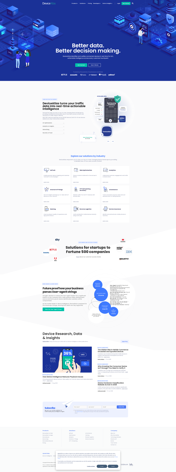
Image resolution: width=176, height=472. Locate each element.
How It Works (94, 65)
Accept (102, 466)
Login (118, 3)
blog (124, 341)
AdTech (71, 433)
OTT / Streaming (73, 441)
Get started (126, 3)
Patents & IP (114, 439)
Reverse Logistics (89, 437)
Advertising (46, 129)
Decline (113, 466)
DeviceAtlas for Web (48, 433)
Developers (96, 3)
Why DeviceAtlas (115, 435)
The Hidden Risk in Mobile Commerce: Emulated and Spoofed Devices (113, 351)
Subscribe (46, 341)
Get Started (81, 65)
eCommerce (88, 433)
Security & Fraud (47, 133)
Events (112, 441)
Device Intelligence (47, 456)
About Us (113, 433)
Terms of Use (80, 411)
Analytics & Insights (48, 126)
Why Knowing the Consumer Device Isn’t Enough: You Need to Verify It (112, 367)
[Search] (132, 4)
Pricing (90, 3)
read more (49, 381)
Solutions (82, 3)
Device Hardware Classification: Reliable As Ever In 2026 (111, 384)
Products (74, 3)
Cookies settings (91, 466)
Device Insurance (89, 439)
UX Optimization (47, 123)
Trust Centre (114, 443)
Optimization (72, 435)
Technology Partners (116, 437)
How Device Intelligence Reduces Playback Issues (63, 377)
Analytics (71, 437)
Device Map (45, 439)
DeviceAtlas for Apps (48, 435)
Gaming (87, 435)
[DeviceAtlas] (49, 4)
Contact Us (113, 444)
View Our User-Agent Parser (53, 309)
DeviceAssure (46, 437)
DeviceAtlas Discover (48, 441)
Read (77, 257)
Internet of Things (73, 439)
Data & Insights (107, 3)
